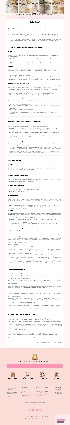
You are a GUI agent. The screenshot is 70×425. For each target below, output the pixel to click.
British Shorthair (58, 390)
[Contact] (29, 409)
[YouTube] (40, 409)
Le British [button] (41, 17)
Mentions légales (22, 418)
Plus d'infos (60, 422)
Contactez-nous (9, 389)
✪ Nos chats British (34, 17)
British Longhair (58, 389)
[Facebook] (33, 409)
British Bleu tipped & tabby (41, 394)
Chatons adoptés (24, 394)
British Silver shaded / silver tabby (42, 391)
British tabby (38, 396)
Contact (53, 17)
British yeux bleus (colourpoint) (41, 392)
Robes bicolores (39, 395)
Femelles (23, 391)
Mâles (22, 390)
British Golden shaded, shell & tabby (42, 390)
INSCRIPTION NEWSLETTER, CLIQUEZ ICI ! (35, 366)
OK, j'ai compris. (61, 419)
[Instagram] (36, 409)
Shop (50, 17)
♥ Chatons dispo (18, 17)
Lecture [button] (46, 17)
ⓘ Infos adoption (25, 17)
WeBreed (43, 418)
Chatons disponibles (25, 392)
